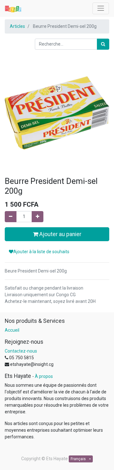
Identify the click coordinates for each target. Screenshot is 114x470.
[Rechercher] (103, 44)
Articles (17, 26)
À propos (44, 376)
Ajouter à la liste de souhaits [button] (41, 251)
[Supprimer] (10, 216)
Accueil (12, 330)
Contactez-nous (21, 351)
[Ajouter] (37, 216)
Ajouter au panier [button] (59, 234)
